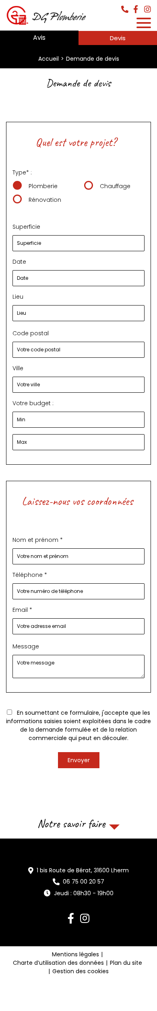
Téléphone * (29, 575)
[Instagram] (147, 10)
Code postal (30, 333)
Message (25, 646)
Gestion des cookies (80, 971)
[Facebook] (135, 10)
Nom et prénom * (37, 540)
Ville (17, 368)
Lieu (17, 297)
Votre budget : (33, 403)
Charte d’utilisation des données (58, 963)
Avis (39, 37)
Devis (118, 38)
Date (20, 262)
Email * (22, 610)
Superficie (26, 227)
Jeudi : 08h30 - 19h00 (84, 893)
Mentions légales (75, 954)
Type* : (22, 172)
